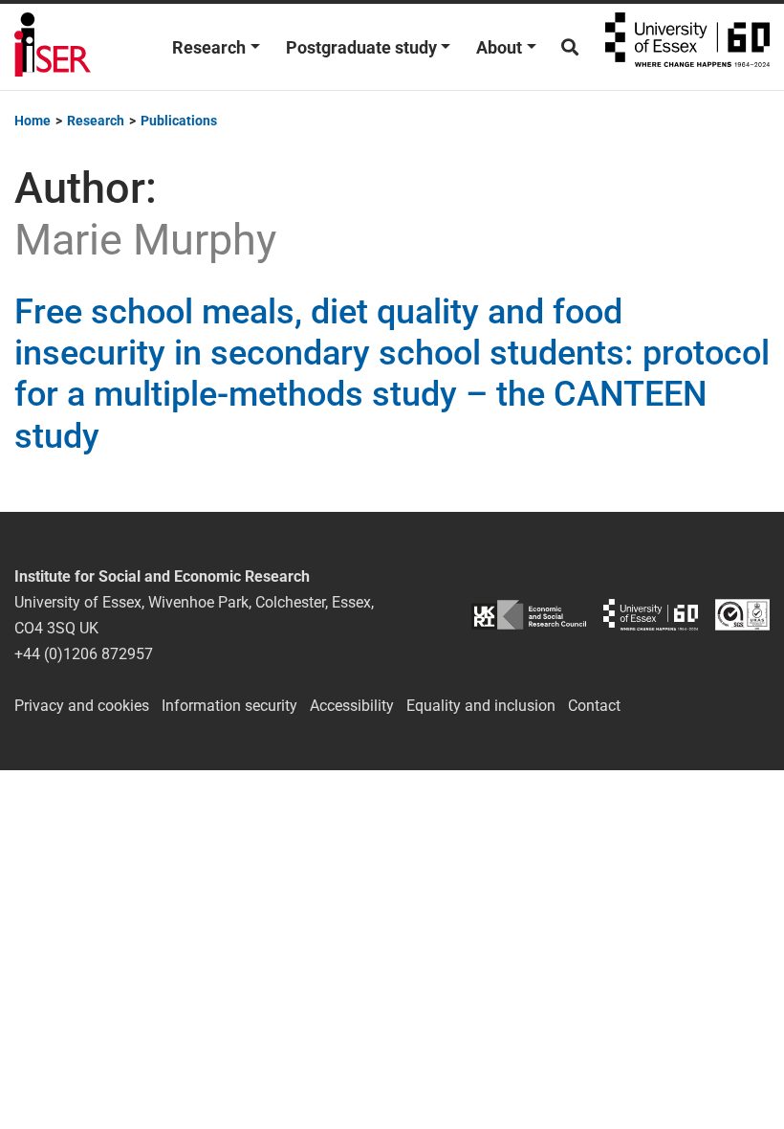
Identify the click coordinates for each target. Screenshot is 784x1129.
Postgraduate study (361, 47)
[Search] (570, 47)
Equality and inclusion (480, 706)
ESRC (528, 615)
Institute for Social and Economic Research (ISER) (52, 46)
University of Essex (687, 46)
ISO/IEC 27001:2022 (742, 615)
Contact (594, 706)
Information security (229, 706)
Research (209, 47)
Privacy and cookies (81, 706)
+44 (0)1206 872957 (83, 654)
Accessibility (352, 706)
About (499, 47)
